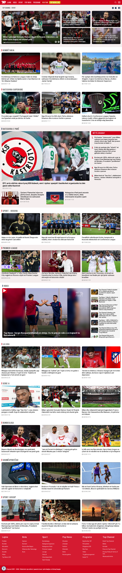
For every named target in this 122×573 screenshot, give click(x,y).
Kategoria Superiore (13, 89)
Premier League (10, 248)
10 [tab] (15, 42)
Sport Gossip (9, 497)
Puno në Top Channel (109, 549)
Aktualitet (5, 546)
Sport (20, 2)
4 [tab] (7, 42)
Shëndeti (65, 549)
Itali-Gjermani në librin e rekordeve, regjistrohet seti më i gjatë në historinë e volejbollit (20, 489)
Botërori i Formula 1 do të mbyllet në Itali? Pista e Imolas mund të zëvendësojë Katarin (60, 489)
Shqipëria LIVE (87, 546)
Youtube (45, 2)
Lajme (9, 2)
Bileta (104, 544)
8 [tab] (12, 42)
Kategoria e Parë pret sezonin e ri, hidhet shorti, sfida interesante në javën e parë (77, 196)
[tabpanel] (31, 27)
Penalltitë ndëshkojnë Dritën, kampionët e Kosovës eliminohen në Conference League (98, 239)
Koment (24, 544)
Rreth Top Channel (108, 541)
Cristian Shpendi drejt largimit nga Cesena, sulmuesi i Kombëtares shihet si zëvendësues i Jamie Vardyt (59, 80)
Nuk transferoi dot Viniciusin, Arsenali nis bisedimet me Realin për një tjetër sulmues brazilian (98, 276)
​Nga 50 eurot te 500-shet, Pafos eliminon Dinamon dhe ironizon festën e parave (57, 118)
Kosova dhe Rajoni (27, 546)
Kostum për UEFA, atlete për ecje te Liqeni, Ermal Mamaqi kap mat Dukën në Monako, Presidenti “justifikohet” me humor (107, 160)
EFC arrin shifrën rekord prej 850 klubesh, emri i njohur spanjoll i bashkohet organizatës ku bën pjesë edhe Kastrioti (44, 185)
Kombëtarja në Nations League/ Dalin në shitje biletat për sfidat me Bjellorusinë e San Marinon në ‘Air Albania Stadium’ (21, 80)
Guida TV (85, 557)
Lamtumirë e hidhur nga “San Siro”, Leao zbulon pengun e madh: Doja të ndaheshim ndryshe (20, 412)
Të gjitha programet (88, 554)
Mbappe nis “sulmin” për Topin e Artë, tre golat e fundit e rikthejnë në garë (60, 373)
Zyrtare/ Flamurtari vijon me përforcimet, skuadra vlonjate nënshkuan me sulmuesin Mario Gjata (32, 197)
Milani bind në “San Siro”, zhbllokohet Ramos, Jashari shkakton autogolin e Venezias (107, 177)
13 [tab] (19, 42)
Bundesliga (8, 422)
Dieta (64, 552)
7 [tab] (11, 42)
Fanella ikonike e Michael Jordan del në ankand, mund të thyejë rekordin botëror (60, 526)
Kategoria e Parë (11, 128)
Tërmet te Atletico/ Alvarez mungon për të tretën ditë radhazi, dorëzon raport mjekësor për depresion (101, 374)
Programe (36, 2)
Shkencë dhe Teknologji (29, 549)
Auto (23, 552)
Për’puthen (86, 544)
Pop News (28, 2)
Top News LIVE (55, 2)
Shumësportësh (10, 459)
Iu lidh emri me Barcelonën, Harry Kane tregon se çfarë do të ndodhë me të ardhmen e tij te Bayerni (101, 451)
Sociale (4, 552)
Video (15, 2)
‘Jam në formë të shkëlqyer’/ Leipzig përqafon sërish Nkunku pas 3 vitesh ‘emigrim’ (59, 451)
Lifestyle (65, 544)
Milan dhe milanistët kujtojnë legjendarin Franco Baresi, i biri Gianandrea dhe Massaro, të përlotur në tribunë (100, 413)
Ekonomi (4, 549)
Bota (24, 537)
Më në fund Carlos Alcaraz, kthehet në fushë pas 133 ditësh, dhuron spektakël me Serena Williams (100, 489)
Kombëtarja (8, 50)
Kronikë (4, 544)
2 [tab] (4, 42)
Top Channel (108, 537)
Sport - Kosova (10, 210)
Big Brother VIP (87, 541)
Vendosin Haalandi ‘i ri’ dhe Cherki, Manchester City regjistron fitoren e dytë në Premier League (20, 275)
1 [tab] (3, 42)
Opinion (24, 541)
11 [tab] (16, 42)
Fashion (64, 546)
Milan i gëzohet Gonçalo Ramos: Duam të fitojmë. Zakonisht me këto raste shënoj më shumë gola (60, 412)
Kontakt (105, 546)
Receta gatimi (66, 554)
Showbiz (65, 541)
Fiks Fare (85, 549)
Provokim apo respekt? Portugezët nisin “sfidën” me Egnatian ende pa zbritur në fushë (20, 118)
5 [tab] (8, 42)
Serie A (6, 383)
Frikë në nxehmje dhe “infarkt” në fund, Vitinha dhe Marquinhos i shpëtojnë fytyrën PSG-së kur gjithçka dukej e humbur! (106, 150)
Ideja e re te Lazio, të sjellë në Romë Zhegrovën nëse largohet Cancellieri (20, 239)
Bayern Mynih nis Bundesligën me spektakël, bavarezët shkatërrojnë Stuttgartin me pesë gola (20, 451)
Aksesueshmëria (108, 556)
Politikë (4, 541)
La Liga (6, 344)
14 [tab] (20, 42)
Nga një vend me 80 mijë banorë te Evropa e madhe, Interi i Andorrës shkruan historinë (58, 239)
